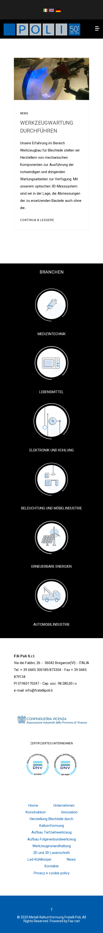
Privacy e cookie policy (51, 873)
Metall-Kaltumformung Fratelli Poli (55, 917)
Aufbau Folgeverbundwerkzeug (51, 839)
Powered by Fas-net (65, 921)
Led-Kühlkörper (40, 859)
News (24, 113)
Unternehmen (63, 805)
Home (33, 805)
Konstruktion (36, 812)
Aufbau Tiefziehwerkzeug (51, 832)
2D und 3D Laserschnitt (51, 853)
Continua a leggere (37, 220)
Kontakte (52, 866)
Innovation (69, 812)
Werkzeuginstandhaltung (51, 846)
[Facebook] (51, 910)
